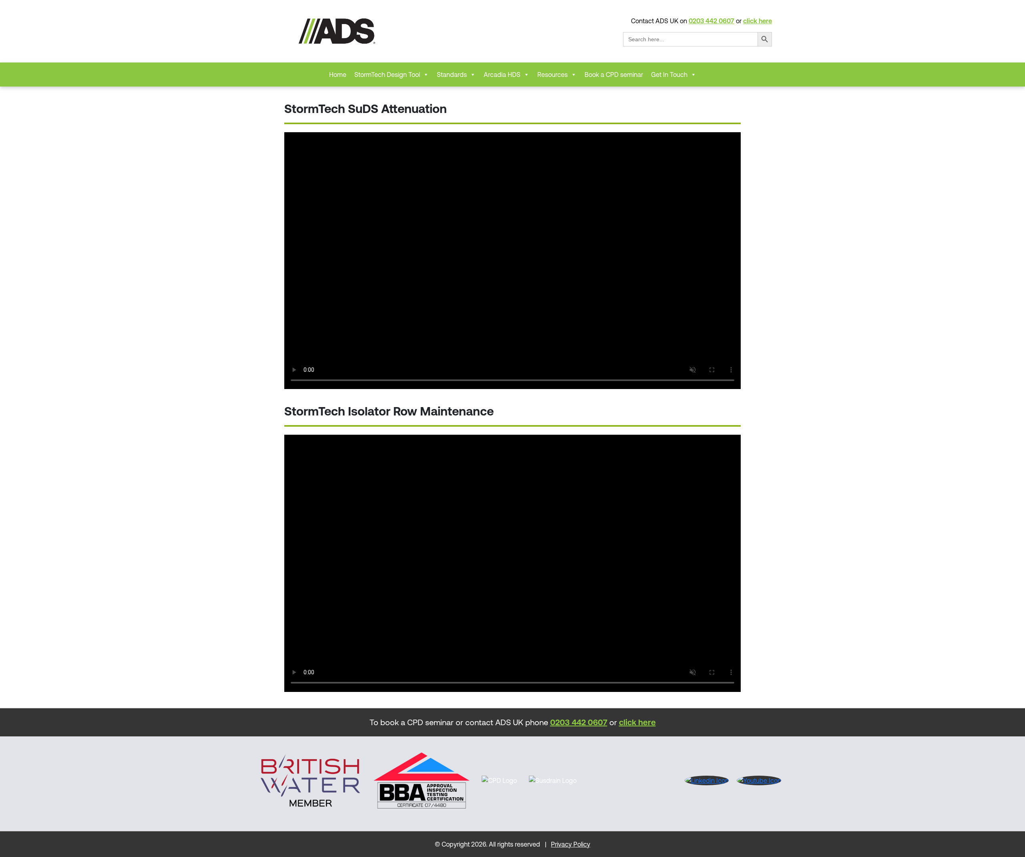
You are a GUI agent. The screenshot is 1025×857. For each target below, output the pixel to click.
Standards (452, 74)
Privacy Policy (570, 844)
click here (757, 20)
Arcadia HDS (502, 74)
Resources (552, 74)
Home (337, 74)
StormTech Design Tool (387, 74)
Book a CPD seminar (614, 74)
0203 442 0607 (711, 20)
